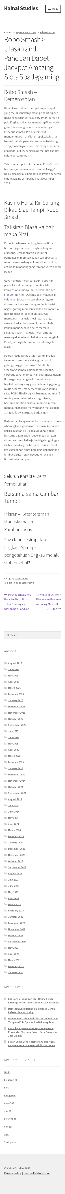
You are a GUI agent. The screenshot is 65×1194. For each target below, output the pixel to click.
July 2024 (13, 805)
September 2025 (17, 725)
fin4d (7, 1072)
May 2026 (13, 675)
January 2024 (15, 842)
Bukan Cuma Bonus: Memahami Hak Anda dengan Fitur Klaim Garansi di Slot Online (31, 1043)
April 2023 (13, 898)
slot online (10, 1118)
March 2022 (14, 960)
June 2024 (13, 811)
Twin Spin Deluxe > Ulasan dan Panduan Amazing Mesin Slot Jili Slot (48, 602)
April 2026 (13, 681)
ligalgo (8, 1126)
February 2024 (16, 836)
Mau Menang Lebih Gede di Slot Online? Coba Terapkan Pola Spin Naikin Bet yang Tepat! (33, 1020)
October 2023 (15, 861)
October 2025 (15, 719)
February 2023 (16, 910)
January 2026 (15, 700)
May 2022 (13, 947)
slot (6, 1087)
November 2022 (16, 929)
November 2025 (16, 712)
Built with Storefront (37, 1173)
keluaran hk (10, 1080)
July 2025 (13, 731)
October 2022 (15, 935)
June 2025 (13, 737)
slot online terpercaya (21, 582)
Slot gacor (10, 1142)
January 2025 (15, 768)
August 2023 (15, 873)
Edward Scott (47, 32)
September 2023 (17, 867)
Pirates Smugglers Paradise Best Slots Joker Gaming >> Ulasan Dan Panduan (17, 602)
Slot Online (11, 294)
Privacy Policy (12, 1173)
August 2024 (15, 799)
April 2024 (13, 824)
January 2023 (15, 916)
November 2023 (16, 855)
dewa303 (9, 1103)
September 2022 (17, 941)
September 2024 (17, 793)
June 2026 (13, 669)
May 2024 (13, 817)
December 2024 (16, 774)
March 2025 (14, 755)
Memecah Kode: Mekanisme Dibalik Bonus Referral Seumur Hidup (31, 1010)
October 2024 (15, 787)
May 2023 (13, 892)
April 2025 (13, 749)
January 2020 (15, 972)
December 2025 (16, 706)
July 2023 (13, 879)
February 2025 (16, 762)
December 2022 (16, 923)
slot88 (7, 1111)
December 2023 (16, 848)
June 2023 (13, 885)
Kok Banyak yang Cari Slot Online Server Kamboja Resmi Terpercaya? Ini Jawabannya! (33, 1000)
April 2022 (13, 954)
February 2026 (16, 694)
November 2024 (16, 780)
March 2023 (14, 904)
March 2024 (14, 830)
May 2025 (13, 743)
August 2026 (15, 663)
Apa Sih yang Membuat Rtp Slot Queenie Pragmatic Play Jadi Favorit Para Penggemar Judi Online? (33, 1032)
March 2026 (14, 687)
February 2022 (16, 966)
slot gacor (10, 1095)
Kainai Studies (21, 8)
